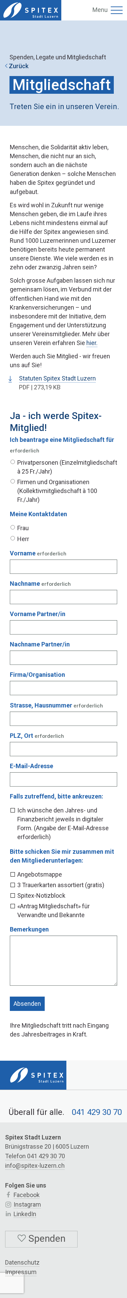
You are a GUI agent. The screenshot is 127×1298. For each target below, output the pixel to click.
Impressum (21, 1271)
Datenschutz (22, 1262)
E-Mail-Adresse (31, 766)
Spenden (45, 1238)
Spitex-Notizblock (41, 895)
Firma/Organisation (37, 674)
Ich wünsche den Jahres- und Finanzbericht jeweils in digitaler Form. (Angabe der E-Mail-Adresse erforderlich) (63, 823)
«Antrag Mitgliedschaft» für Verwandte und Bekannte (53, 910)
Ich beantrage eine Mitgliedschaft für (62, 439)
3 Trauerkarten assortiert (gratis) (60, 885)
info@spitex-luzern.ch (35, 1165)
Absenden (27, 1003)
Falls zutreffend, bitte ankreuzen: (56, 796)
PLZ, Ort (21, 735)
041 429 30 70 (97, 1112)
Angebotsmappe (39, 874)
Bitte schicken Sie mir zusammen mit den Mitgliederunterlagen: (62, 856)
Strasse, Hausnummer (41, 705)
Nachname (25, 583)
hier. (92, 342)
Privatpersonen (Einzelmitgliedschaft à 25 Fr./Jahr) (67, 467)
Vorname (23, 553)
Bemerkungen (29, 929)
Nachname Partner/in (40, 644)
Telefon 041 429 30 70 (35, 1156)
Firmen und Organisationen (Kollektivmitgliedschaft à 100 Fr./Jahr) (57, 490)
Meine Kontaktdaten (38, 514)
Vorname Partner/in (37, 613)
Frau (23, 528)
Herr (23, 538)
